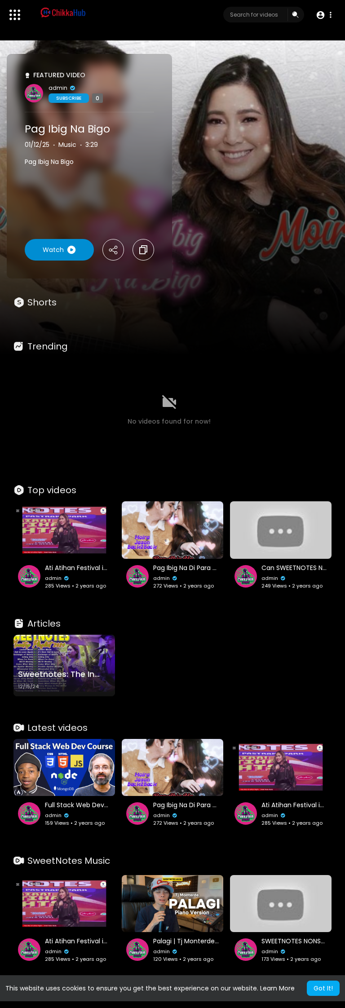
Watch (53, 249)
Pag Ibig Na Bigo (67, 129)
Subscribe (68, 98)
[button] (323, 15)
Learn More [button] (277, 988)
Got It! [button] (323, 988)
